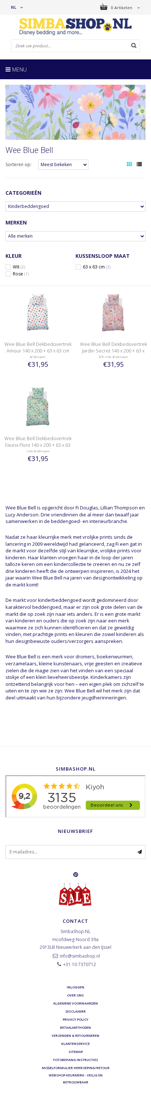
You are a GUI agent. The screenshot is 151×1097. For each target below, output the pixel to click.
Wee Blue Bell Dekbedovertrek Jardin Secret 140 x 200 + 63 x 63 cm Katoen (113, 351)
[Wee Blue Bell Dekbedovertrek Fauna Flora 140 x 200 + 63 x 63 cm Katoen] (38, 405)
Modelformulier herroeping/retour (76, 1067)
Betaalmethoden (75, 1027)
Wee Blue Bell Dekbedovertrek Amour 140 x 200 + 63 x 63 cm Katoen (37, 351)
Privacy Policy (75, 1019)
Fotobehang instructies (75, 1059)
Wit (19, 267)
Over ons (75, 995)
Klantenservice (75, 1043)
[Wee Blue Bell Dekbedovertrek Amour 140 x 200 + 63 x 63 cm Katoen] (38, 311)
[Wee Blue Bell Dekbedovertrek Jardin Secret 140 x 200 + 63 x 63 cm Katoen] (113, 311)
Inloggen (75, 987)
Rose (21, 274)
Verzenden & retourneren (75, 1035)
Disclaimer (76, 1011)
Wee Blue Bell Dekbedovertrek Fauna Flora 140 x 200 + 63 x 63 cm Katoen (37, 445)
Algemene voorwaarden (75, 1003)
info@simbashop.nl (80, 956)
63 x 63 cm (96, 267)
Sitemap (76, 1051)
